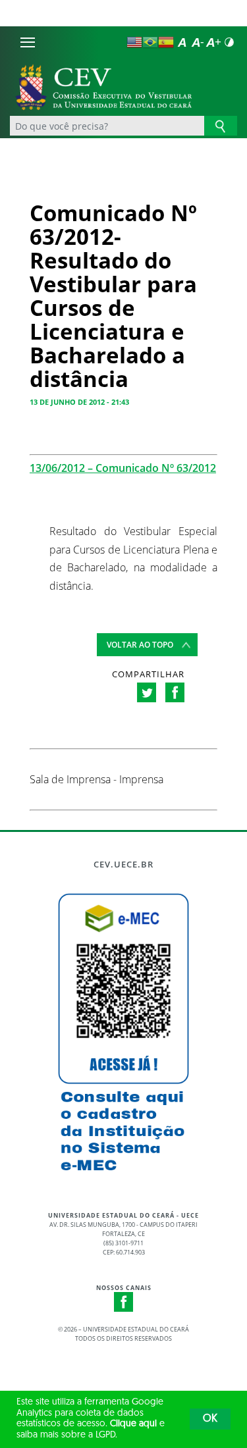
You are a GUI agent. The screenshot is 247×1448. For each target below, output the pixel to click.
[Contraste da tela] (229, 42)
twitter (146, 692)
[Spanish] (166, 42)
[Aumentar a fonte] (213, 42)
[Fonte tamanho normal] (182, 42)
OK (210, 1419)
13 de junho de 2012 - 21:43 (79, 402)
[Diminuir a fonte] (198, 42)
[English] (134, 42)
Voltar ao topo (140, 644)
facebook (174, 692)
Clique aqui (133, 1424)
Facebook (124, 1302)
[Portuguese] (150, 42)
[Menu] (27, 42)
